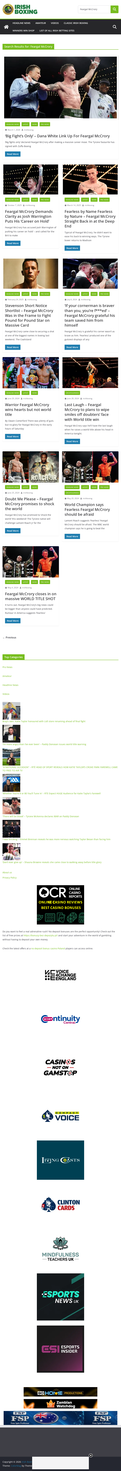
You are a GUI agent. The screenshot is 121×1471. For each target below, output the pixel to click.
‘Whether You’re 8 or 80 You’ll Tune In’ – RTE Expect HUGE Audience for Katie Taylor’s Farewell (52, 793)
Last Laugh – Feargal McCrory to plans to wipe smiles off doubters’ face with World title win (87, 412)
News (34, 124)
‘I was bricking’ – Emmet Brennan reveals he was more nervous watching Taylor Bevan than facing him (56, 839)
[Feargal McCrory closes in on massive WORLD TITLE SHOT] (31, 561)
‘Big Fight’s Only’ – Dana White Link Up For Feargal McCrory (57, 135)
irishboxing (29, 130)
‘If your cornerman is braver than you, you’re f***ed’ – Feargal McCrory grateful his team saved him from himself (90, 315)
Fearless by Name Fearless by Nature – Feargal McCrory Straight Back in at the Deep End (90, 219)
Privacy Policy (10, 877)
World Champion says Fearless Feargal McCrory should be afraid (87, 509)
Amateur (40, 23)
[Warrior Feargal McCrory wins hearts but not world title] (31, 372)
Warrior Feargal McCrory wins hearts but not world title (28, 409)
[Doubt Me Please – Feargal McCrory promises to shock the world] (31, 467)
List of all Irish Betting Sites (57, 30)
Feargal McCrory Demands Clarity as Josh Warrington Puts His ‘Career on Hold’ (29, 216)
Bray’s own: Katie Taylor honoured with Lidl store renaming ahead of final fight (44, 721)
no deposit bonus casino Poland (48, 948)
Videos (55, 23)
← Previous (9, 637)
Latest (25, 124)
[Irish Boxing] (6, 27)
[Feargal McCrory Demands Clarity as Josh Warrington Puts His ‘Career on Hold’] (31, 179)
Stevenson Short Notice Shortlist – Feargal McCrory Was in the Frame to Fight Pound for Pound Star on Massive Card (29, 315)
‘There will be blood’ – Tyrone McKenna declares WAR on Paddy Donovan (41, 816)
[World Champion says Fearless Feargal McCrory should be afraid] (90, 467)
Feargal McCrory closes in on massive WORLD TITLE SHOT (30, 596)
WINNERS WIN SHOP (24, 30)
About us (7, 872)
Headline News (21, 23)
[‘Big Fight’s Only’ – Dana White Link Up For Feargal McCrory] (60, 87)
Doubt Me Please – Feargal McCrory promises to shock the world (29, 503)
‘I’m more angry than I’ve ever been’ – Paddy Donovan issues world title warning (44, 744)
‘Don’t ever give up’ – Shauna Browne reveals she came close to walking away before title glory (52, 862)
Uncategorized (72, 393)
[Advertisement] (60, 1463)
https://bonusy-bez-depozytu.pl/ (41, 935)
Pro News (45, 124)
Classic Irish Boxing (76, 23)
